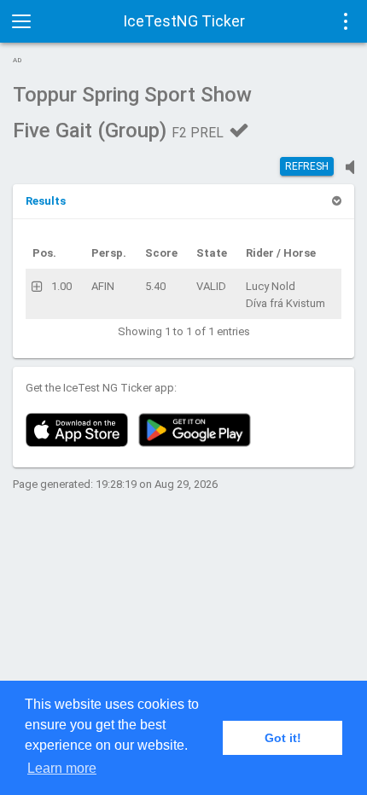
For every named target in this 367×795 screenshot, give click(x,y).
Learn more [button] (61, 768)
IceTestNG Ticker (184, 21)
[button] (46, 200)
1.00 (61, 286)
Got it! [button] (283, 738)
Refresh (307, 166)
